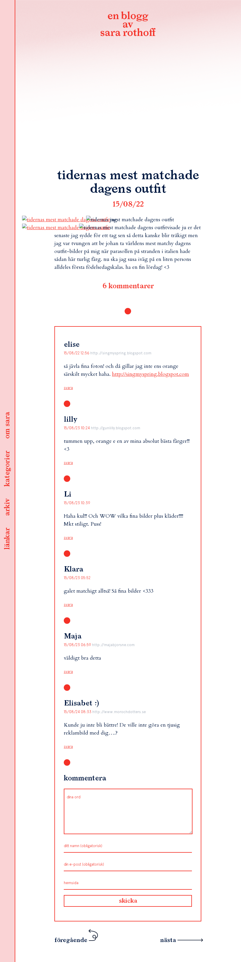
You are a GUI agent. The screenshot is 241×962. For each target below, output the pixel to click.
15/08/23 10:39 (77, 503)
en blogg (128, 25)
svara (68, 388)
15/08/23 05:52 (77, 578)
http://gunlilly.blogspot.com (115, 428)
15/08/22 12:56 (77, 353)
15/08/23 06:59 (78, 645)
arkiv (7, 507)
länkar (7, 539)
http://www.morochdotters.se (119, 712)
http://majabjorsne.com (113, 645)
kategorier (7, 469)
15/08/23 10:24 (77, 428)
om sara (7, 425)
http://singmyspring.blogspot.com (120, 353)
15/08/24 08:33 (78, 712)
